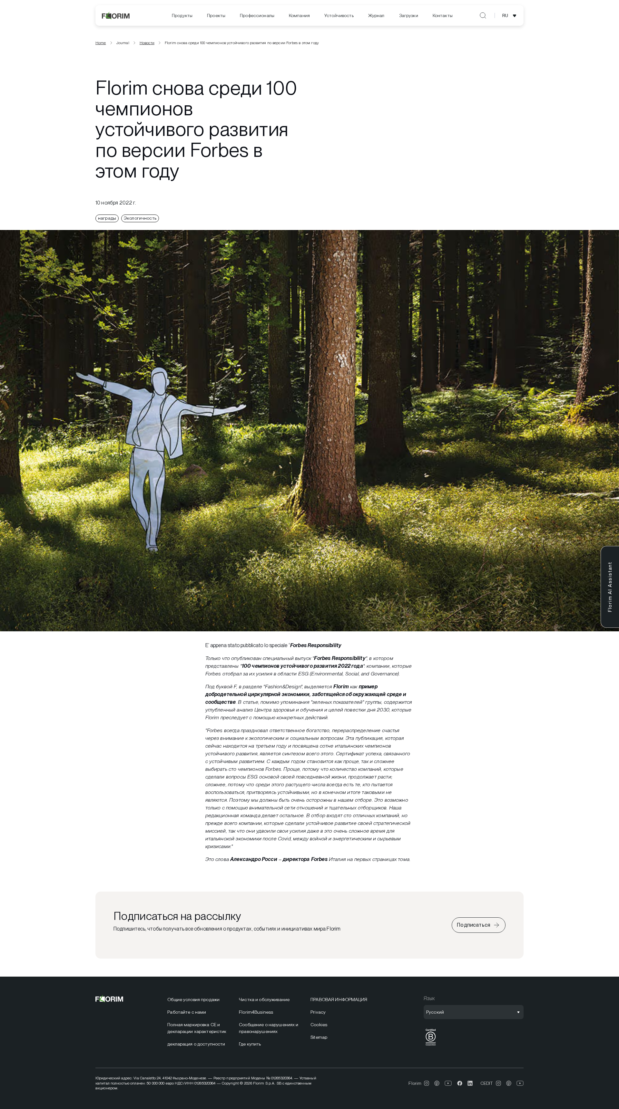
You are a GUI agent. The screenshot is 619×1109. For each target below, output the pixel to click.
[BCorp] (431, 1046)
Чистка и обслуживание (264, 999)
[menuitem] (182, 15)
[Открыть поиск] (483, 15)
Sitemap (318, 1037)
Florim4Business (256, 1012)
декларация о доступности (196, 1044)
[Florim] (116, 15)
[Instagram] (426, 1083)
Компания (299, 15)
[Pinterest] (436, 1083)
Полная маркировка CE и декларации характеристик (196, 1028)
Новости (147, 43)
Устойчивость (339, 15)
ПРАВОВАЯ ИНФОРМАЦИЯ (338, 999)
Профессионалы (257, 15)
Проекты (216, 15)
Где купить (250, 1044)
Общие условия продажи (193, 999)
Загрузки (408, 15)
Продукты (182, 15)
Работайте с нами (186, 1012)
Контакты (443, 15)
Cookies (318, 1024)
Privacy (318, 1012)
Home (100, 43)
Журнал (376, 15)
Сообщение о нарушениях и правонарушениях (268, 1028)
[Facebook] (459, 1083)
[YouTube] (448, 1083)
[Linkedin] (470, 1083)
